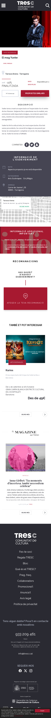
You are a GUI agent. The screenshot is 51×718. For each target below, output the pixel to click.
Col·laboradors (25, 580)
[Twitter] (32, 145)
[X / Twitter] (25, 670)
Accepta (42, 711)
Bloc (25, 563)
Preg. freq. (25, 575)
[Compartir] (37, 145)
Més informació (19, 716)
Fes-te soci (25, 551)
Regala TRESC (25, 557)
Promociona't (25, 586)
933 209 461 (25, 634)
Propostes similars (35, 93)
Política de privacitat (25, 604)
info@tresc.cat (25, 653)
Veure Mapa (24, 207)
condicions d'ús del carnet (17, 247)
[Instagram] (30, 670)
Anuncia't (25, 592)
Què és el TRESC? (25, 569)
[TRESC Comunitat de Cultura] (25, 5)
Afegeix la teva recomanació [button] (25, 303)
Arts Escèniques (10, 52)
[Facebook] (26, 145)
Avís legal (25, 598)
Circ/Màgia (7, 63)
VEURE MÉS (25, 414)
